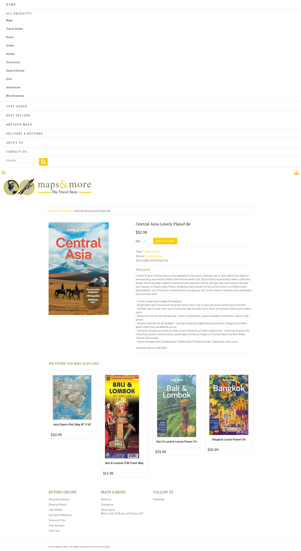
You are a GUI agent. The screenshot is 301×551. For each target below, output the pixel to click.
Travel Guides (14, 28)
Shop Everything (59, 499)
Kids (9, 79)
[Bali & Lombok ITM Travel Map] (124, 417)
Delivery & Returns (24, 133)
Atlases (10, 53)
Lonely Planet (154, 256)
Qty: (138, 241)
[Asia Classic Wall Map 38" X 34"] (72, 397)
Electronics (13, 62)
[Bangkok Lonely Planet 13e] (228, 405)
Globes (10, 45)
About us (106, 499)
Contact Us (16, 151)
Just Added (16, 106)
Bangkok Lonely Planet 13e (229, 439)
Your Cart (54, 530)
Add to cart (165, 241)
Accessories (13, 87)
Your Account (56, 525)
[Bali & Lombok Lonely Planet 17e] (176, 406)
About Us (15, 142)
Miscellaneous (15, 95)
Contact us (107, 504)
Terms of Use (57, 520)
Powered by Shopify (100, 546)
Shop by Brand (57, 504)
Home (11, 4)
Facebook (159, 499)
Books (10, 37)
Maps (9, 20)
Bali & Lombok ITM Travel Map (124, 463)
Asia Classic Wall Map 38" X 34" (72, 424)
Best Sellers (18, 115)
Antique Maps (19, 124)
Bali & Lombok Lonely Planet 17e (176, 441)
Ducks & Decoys (15, 70)
